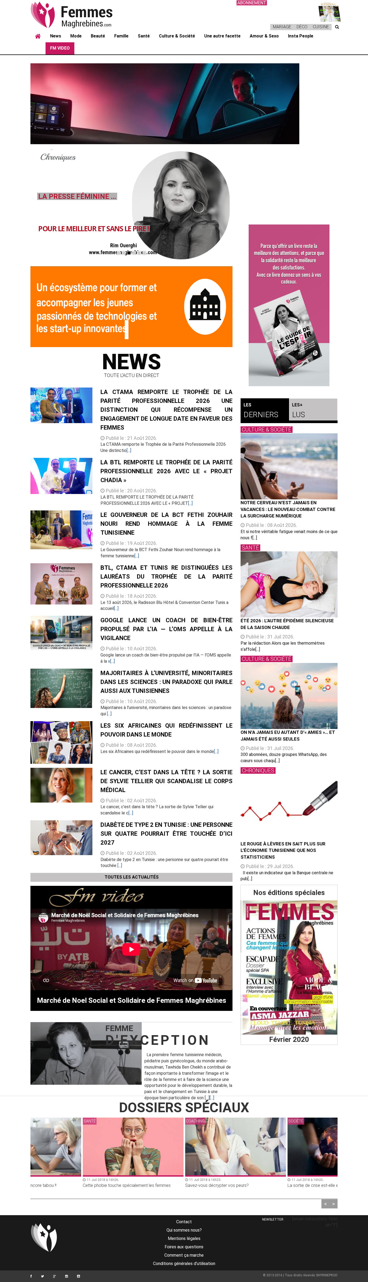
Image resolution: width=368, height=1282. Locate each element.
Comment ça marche (184, 1255)
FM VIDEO (60, 48)
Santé (144, 36)
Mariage (282, 26)
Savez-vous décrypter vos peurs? (165, 1185)
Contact (184, 1221)
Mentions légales (184, 1238)
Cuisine (321, 26)
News (55, 36)
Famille (121, 36)
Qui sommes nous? (184, 1230)
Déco (302, 26)
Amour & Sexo (264, 36)
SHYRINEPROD (327, 1275)
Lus (298, 410)
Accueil (38, 36)
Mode (76, 36)
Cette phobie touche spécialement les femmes (75, 1185)
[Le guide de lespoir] (289, 305)
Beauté (98, 36)
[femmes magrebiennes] (78, 14)
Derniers (261, 410)
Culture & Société (177, 36)
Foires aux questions (184, 1246)
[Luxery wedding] (327, 11)
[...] (129, 450)
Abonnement (251, 2)
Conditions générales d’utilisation (184, 1263)
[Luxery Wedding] (289, 967)
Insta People (300, 36)
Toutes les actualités (132, 877)
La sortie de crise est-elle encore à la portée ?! (280, 1185)
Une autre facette (222, 36)
